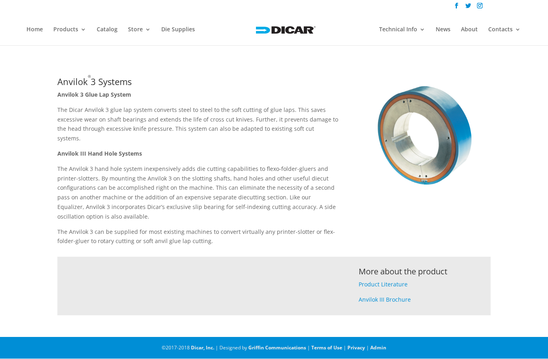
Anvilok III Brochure (385, 299)
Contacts (500, 29)
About (469, 29)
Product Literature (383, 284)
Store (135, 29)
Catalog (107, 29)
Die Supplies (178, 29)
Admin (378, 347)
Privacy (356, 347)
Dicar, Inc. (202, 347)
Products (65, 29)
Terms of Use (326, 347)
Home (34, 29)
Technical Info (398, 29)
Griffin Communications (277, 347)
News (443, 29)
